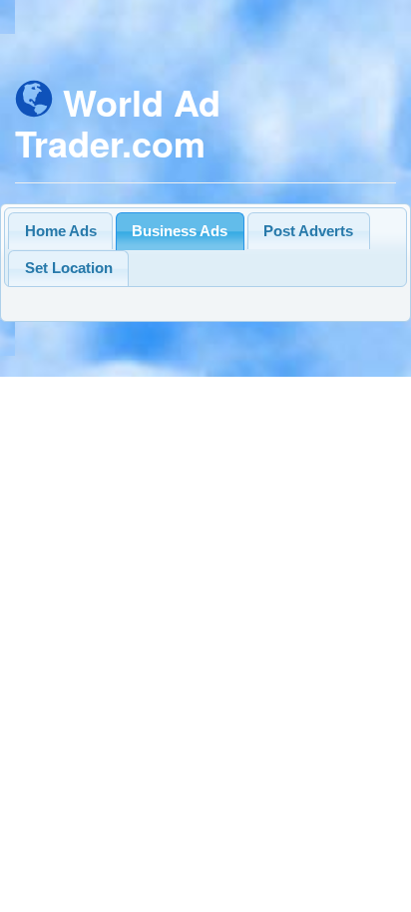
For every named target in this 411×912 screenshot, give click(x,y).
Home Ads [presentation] (61, 230)
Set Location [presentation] (69, 267)
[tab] (60, 230)
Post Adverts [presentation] (308, 230)
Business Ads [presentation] (179, 230)
